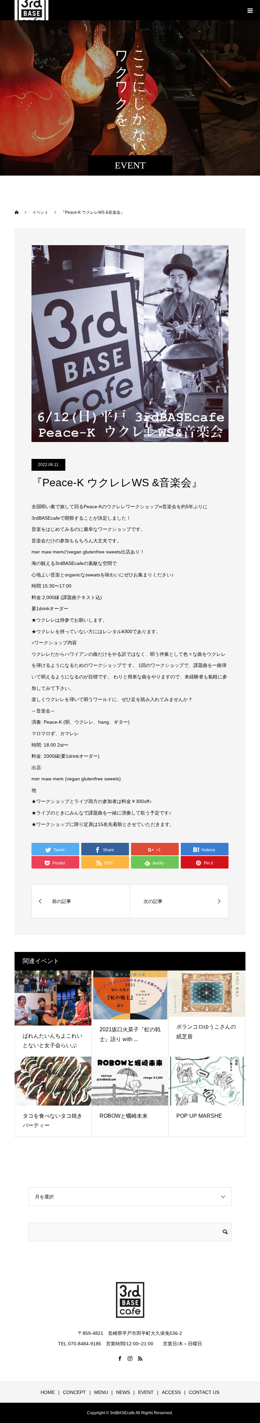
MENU (101, 1392)
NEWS (123, 1392)
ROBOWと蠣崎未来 (124, 1116)
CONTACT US (204, 1392)
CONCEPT (74, 1392)
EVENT (146, 1392)
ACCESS (171, 1392)
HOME (48, 1392)
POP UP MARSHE (199, 1116)
